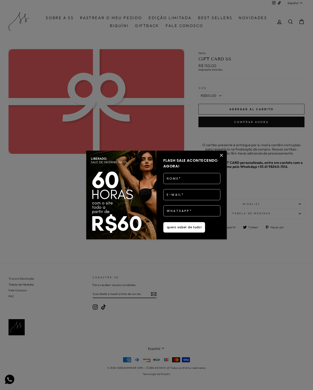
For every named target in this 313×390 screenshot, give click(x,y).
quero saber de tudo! (184, 227)
